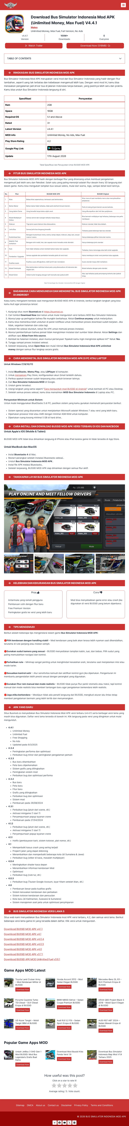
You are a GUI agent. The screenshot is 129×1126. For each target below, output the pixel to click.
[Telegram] (55, 1122)
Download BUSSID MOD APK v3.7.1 (23, 954)
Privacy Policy (81, 1105)
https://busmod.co (53, 311)
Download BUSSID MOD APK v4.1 (22, 934)
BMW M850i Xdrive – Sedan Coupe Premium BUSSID (70, 1001)
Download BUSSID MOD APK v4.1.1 (23, 929)
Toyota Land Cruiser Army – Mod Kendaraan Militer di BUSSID (28, 982)
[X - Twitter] (69, 1122)
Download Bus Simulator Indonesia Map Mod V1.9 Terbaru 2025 (110, 1054)
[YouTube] (64, 1122)
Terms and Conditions (102, 1105)
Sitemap (20, 1105)
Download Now (23, 990)
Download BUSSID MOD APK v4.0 (23, 949)
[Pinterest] (74, 1122)
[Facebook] (59, 1122)
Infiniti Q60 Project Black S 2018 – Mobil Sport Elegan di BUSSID (111, 1003)
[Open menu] (123, 5)
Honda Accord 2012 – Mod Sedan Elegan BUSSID (70, 980)
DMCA (30, 1105)
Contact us (53, 1105)
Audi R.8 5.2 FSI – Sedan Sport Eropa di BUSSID (68, 1021)
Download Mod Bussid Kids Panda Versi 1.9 (70, 1053)
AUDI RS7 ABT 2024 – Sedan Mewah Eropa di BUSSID (110, 1023)
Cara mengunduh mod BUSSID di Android (65, 389)
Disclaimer (66, 1105)
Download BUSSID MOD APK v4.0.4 (24, 939)
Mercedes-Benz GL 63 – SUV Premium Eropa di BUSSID (110, 982)
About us (40, 1105)
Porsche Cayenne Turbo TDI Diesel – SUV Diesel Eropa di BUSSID (26, 1003)
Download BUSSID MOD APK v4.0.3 (24, 944)
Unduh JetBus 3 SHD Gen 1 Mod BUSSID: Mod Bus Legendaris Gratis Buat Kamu (28, 1055)
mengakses (21, 375)
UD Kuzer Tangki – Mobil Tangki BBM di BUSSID (27, 1021)
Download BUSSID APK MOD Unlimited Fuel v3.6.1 (32, 959)
